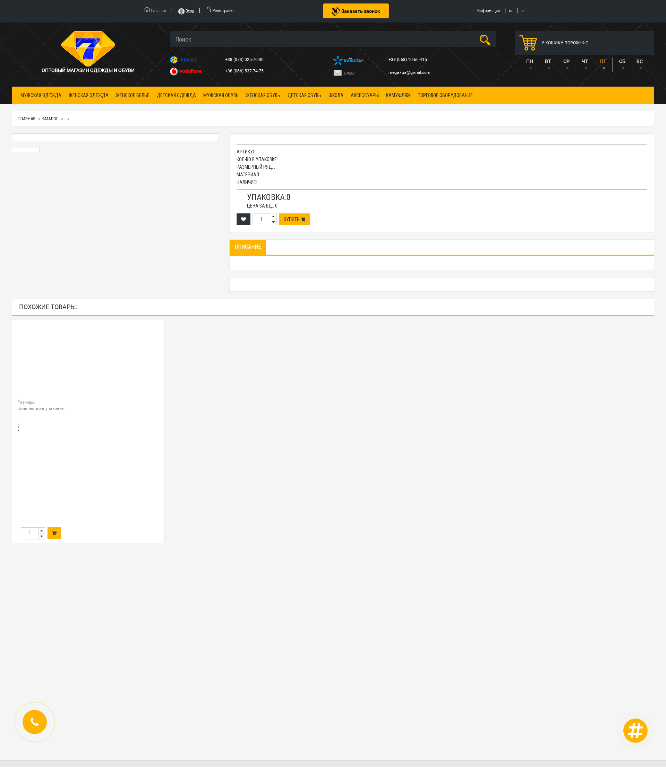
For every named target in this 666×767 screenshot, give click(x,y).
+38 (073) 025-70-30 (245, 59)
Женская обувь (263, 95)
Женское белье (133, 95)
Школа (335, 95)
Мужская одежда (40, 95)
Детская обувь (304, 95)
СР (566, 61)
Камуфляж (398, 95)
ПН (529, 61)
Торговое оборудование (445, 95)
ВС (640, 61)
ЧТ (585, 61)
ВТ (548, 61)
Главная (26, 118)
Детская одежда (176, 95)
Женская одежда (89, 95)
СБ (622, 61)
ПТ (603, 61)
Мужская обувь (221, 95)
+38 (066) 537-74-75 (245, 71)
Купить (292, 219)
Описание (248, 247)
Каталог (50, 118)
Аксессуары (365, 95)
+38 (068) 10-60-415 (408, 59)
